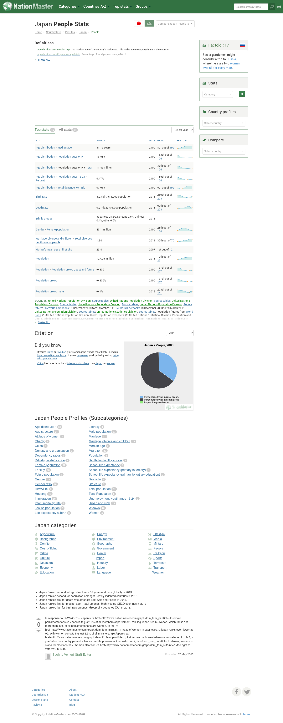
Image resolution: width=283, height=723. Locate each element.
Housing (40, 493)
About (73, 689)
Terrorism (159, 562)
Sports (157, 558)
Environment (105, 539)
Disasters (46, 562)
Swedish (61, 352)
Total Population (100, 493)
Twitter (246, 691)
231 (159, 293)
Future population (47, 474)
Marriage (95, 436)
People (158, 548)
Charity (40, 441)
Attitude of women (47, 436)
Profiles (70, 32)
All (242, 94)
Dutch (50, 352)
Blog (72, 704)
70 (172, 240)
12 (170, 249)
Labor (101, 567)
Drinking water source (50, 460)
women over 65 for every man (221, 65)
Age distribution (45, 147)
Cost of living (49, 548)
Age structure (44, 431)
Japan (83, 32)
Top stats (44, 129)
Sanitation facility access (105, 460)
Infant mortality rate (48, 503)
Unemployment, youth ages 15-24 (112, 498)
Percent (40, 180)
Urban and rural (99, 503)
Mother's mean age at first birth (54, 249)
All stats (67, 129)
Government (105, 548)
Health (101, 553)
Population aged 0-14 (71, 156)
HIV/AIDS (41, 489)
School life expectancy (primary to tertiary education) (124, 474)
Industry (102, 562)
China (40, 363)
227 (159, 271)
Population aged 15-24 (71, 176)
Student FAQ (77, 694)
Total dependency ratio (71, 187)
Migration (95, 450)
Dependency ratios (48, 455)
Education (47, 572)
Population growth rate (50, 291)
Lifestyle (159, 534)
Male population (100, 431)
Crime (44, 553)
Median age (65, 147)
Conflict (45, 543)
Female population (58, 229)
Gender (40, 229)
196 (172, 147)
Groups (142, 6)
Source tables (100, 300)
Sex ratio (95, 479)
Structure (95, 484)
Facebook (236, 691)
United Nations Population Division (69, 300)
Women (94, 512)
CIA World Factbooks (56, 308)
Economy (46, 567)
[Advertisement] (114, 92)
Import (100, 558)
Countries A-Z (40, 694)
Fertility (40, 470)
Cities (39, 445)
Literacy (94, 426)
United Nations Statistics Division (116, 311)
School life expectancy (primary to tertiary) (117, 470)
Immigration (43, 498)
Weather (158, 572)
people (111, 363)
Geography (104, 543)
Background (48, 539)
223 (159, 198)
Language (104, 572)
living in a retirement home (51, 355)
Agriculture (47, 534)
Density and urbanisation (52, 450)
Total (89, 167)
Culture (45, 558)
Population (42, 258)
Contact (74, 699)
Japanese (82, 355)
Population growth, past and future (73, 269)
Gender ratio (43, 484)
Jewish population (47, 508)
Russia (231, 59)
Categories (68, 6)
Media (157, 539)
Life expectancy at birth (50, 512)
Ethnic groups (44, 218)
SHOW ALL (44, 59)
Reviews (37, 704)
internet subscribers (78, 363)
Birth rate (41, 196)
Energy (102, 534)
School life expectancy (104, 465)
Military (158, 543)
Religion (159, 553)
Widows (94, 508)
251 (159, 260)
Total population (100, 489)
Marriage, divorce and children (54, 238)
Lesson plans (40, 699)
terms (246, 714)
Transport (159, 567)
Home (38, 32)
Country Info (53, 32)
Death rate (42, 207)
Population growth (47, 280)
